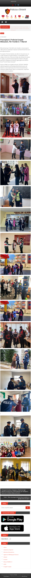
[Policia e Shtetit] (2, 22)
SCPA (5, 564)
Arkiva (5, 547)
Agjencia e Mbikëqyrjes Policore (11, 554)
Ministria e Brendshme (9, 552)
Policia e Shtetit (18, 9)
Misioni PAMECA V (8, 562)
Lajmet (2, 33)
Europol (5, 559)
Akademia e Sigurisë (8, 549)
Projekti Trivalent (7, 566)
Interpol (5, 557)
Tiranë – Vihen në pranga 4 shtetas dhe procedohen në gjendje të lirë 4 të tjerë (17, 498)
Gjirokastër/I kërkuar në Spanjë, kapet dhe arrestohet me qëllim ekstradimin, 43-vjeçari (19, 28)
